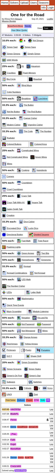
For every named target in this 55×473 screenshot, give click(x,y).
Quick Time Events (15, 305)
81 (23, 66)
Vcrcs (49, 388)
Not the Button (13, 112)
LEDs (9, 292)
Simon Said (12, 47)
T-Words (27, 388)
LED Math (26, 279)
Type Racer (43, 241)
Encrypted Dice (14, 228)
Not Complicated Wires (17, 157)
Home (4, 2)
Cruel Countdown (15, 189)
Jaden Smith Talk (15, 209)
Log (51, 409)
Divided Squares (41, 235)
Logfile (50, 19)
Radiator (11, 138)
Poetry (28, 350)
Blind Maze (27, 85)
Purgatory (45, 350)
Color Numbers (14, 92)
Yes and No (42, 318)
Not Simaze (38, 40)
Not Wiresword (28, 331)
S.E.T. (9, 356)
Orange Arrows (30, 337)
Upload (24, 2)
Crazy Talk (26, 196)
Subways (11, 382)
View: (39, 28)
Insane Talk (37, 202)
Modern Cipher (13, 125)
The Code (28, 131)
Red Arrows (12, 344)
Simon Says (30, 47)
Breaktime (26, 98)
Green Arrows (28, 253)
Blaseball (37, 79)
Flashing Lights (14, 247)
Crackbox (11, 73)
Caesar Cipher (30, 118)
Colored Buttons (14, 144)
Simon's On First (14, 376)
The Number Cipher (16, 286)
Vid (51, 421)
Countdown (27, 183)
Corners (10, 176)
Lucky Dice (33, 228)
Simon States (35, 369)
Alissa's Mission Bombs (12, 20)
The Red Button (34, 112)
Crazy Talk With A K (16, 202)
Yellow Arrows (31, 344)
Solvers (14, 2)
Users (33, 2)
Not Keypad (39, 273)
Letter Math (36, 292)
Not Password (28, 324)
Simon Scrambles (30, 362)
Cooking (25, 170)
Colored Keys (40, 144)
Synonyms (46, 260)
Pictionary (11, 350)
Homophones (28, 260)
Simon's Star (35, 376)
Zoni (36, 394)
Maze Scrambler (14, 311)
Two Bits (45, 253)
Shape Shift (36, 356)
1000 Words (12, 60)
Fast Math (26, 241)
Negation (26, 318)
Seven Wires (41, 157)
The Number (45, 131)
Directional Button (15, 235)
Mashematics (28, 299)
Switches (37, 382)
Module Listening (40, 311)
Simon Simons (13, 54)
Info (43, 7)
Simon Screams (14, 369)
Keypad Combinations (17, 273)
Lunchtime (43, 98)
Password (46, 324)
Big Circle (11, 79)
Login (51, 7)
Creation (10, 215)
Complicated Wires (30, 150)
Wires (9, 164)
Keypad (27, 266)
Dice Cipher (29, 222)
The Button (29, 105)
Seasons (44, 2)
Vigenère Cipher (35, 125)
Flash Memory (29, 73)
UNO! (9, 394)
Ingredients (42, 170)
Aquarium (35, 66)
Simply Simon (34, 54)
